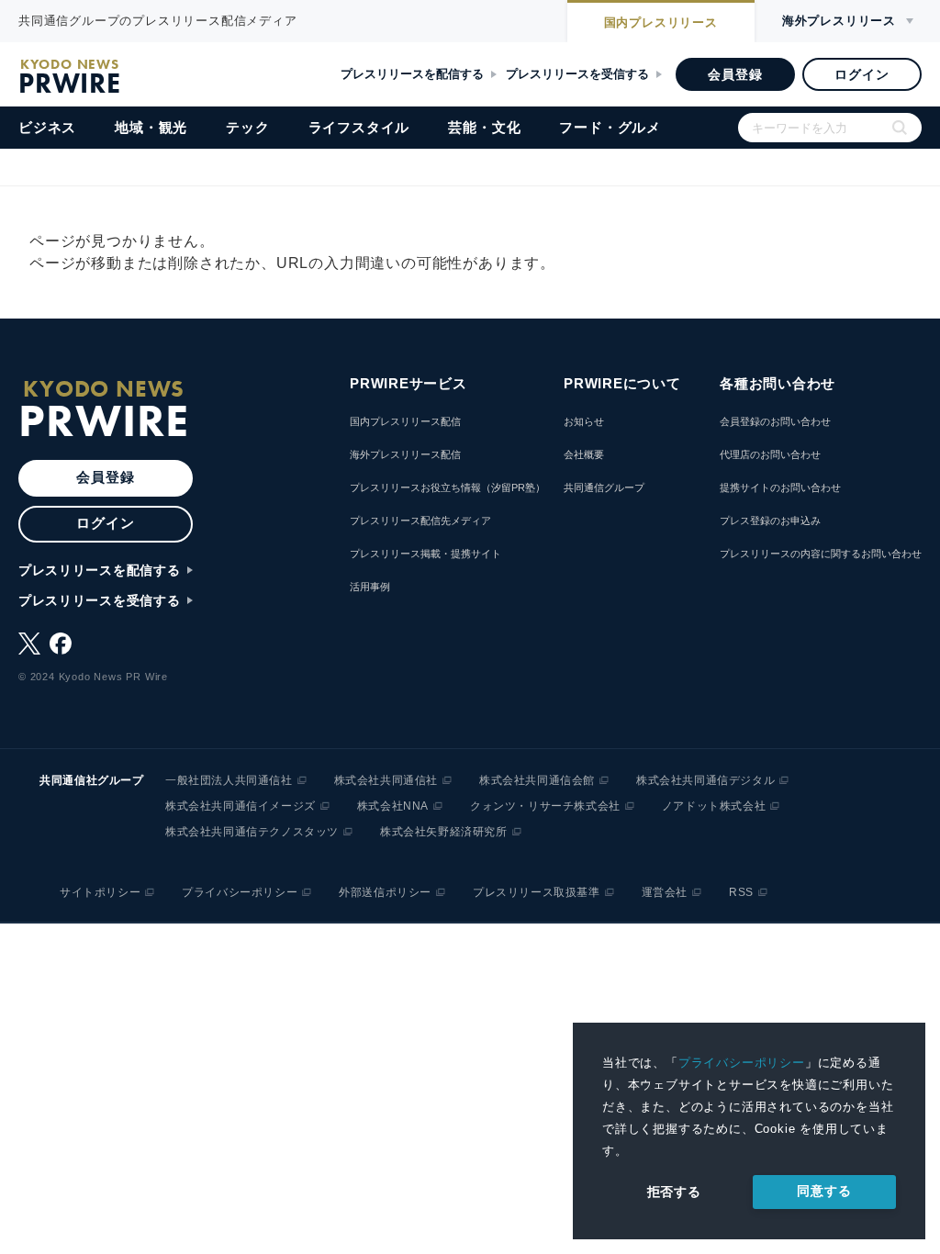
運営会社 (665, 892)
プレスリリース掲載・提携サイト (425, 553)
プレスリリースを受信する (577, 74)
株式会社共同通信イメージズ (240, 806)
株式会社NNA (393, 806)
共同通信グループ (604, 487)
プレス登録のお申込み (770, 520)
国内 (661, 22)
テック (247, 127)
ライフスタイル (359, 127)
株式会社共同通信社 (386, 780)
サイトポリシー (100, 892)
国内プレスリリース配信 (405, 421)
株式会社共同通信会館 (537, 780)
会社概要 (584, 454)
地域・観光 (151, 127)
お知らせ (584, 421)
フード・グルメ (610, 127)
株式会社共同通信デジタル (705, 780)
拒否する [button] (674, 1191)
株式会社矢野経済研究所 (444, 831)
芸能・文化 (484, 127)
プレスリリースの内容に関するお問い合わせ (821, 553)
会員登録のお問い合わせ (775, 421)
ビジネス (47, 127)
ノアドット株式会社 (714, 806)
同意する (824, 1190)
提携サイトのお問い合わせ (780, 487)
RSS (741, 892)
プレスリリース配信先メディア (420, 520)
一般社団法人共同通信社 (229, 780)
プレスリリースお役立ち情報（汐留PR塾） (447, 487)
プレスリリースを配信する (412, 74)
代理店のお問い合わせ (770, 454)
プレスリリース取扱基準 (536, 892)
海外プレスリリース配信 (405, 454)
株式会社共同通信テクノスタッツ (252, 831)
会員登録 (735, 74)
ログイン (861, 74)
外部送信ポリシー (385, 892)
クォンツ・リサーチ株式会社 (545, 806)
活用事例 (370, 586)
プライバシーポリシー (741, 1062)
